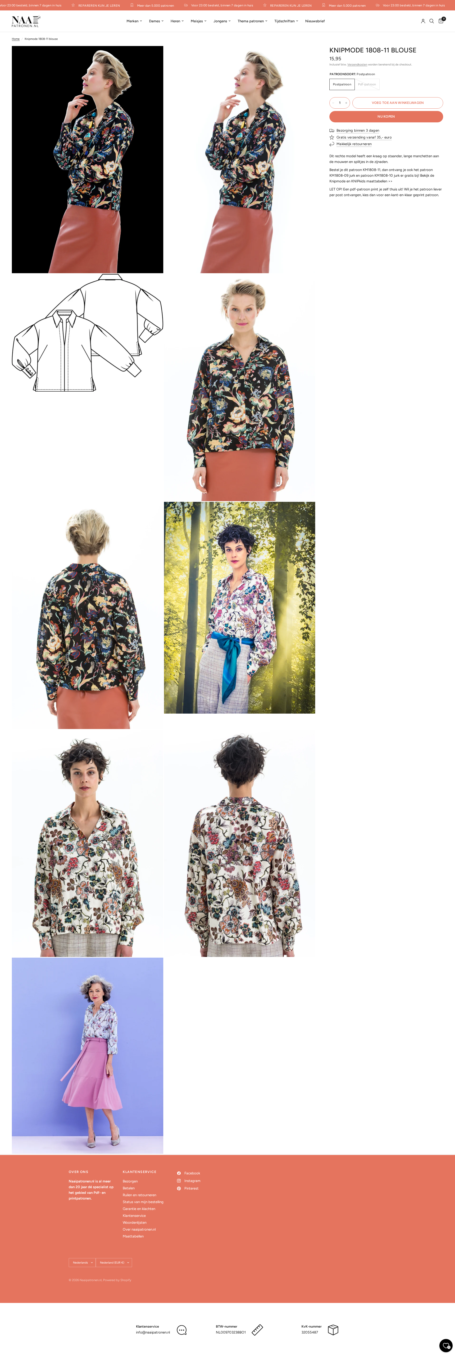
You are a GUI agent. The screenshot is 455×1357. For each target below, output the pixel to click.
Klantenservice (134, 1216)
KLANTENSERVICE (139, 1172)
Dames (154, 21)
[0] (439, 21)
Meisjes (197, 21)
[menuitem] (134, 21)
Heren (175, 21)
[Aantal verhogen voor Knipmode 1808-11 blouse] (346, 102)
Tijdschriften (284, 21)
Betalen (129, 1188)
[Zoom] (153, 55)
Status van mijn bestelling (143, 1202)
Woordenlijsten (134, 1222)
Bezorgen (130, 1181)
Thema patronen (251, 21)
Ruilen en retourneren (139, 1195)
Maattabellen (133, 1236)
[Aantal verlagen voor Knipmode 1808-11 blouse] (333, 102)
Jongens (220, 21)
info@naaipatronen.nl (153, 1332)
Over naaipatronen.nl (139, 1229)
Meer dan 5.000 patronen (138, 5)
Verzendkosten (357, 64)
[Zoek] (431, 21)
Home (16, 39)
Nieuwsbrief (315, 21)
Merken (132, 21)
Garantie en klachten (139, 1209)
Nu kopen (386, 117)
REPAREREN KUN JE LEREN (82, 5)
